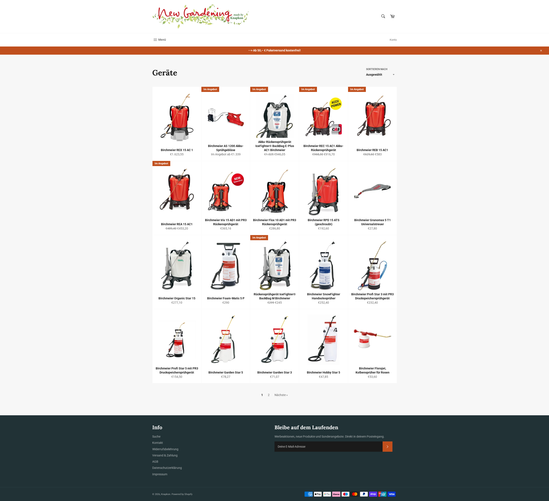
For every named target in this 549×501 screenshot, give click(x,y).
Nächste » (281, 395)
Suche (156, 436)
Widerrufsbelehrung (165, 449)
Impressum (159, 474)
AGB (155, 461)
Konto (393, 39)
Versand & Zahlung (165, 455)
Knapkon (165, 494)
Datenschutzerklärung (167, 468)
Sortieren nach (376, 69)
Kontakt (157, 442)
